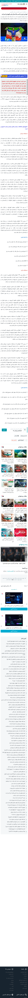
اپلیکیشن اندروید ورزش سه (7, 4)
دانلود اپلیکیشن (24, 972)
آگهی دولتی (24, 988)
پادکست (11, 976)
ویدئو (12, 980)
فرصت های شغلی (23, 982)
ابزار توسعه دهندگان (23, 980)
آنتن (12, 986)
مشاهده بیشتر (13, 589)
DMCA (25, 986)
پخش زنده (11, 990)
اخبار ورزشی (11, 974)
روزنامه (12, 982)
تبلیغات (25, 976)
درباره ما (25, 978)
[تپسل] (1, 75)
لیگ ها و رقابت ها (9, 978)
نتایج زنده (11, 984)
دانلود (4, 430)
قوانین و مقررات (10, 571)
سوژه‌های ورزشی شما (9, 972)
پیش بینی (11, 988)
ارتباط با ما (25, 974)
